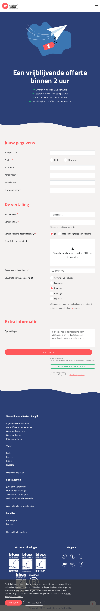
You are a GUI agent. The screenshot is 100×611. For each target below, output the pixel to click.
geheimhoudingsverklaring (77, 375)
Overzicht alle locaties (16, 532)
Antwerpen (11, 520)
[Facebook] (73, 556)
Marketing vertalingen (16, 490)
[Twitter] (64, 556)
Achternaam (10, 175)
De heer (58, 160)
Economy (58, 283)
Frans (9, 461)
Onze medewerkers (15, 431)
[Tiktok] (81, 564)
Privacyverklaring (14, 439)
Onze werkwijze (13, 435)
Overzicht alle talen (15, 472)
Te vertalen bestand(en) (16, 241)
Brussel (9, 524)
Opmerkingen (11, 331)
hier (73, 307)
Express (58, 298)
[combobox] (71, 214)
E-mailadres (10, 182)
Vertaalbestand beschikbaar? (19, 233)
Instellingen (34, 602)
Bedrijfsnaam (11, 152)
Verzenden (48, 352)
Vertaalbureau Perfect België (22, 416)
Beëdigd (58, 293)
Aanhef (8, 160)
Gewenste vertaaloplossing (18, 278)
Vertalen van (11, 214)
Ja (55, 233)
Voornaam (9, 167)
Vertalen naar (11, 221)
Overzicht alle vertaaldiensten (20, 506)
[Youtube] (64, 564)
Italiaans (10, 464)
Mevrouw (72, 160)
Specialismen (13, 480)
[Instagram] (73, 564)
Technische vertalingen (17, 494)
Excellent (58, 288)
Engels (9, 457)
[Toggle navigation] (96, 6)
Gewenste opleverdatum (16, 270)
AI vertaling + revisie (63, 278)
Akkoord (13, 602)
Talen (9, 446)
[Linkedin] (81, 556)
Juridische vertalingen (16, 486)
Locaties (10, 513)
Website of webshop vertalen (20, 498)
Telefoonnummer (13, 190)
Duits (8, 453)
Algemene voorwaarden (17, 423)
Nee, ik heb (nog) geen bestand (76, 233)
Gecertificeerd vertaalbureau (19, 427)
